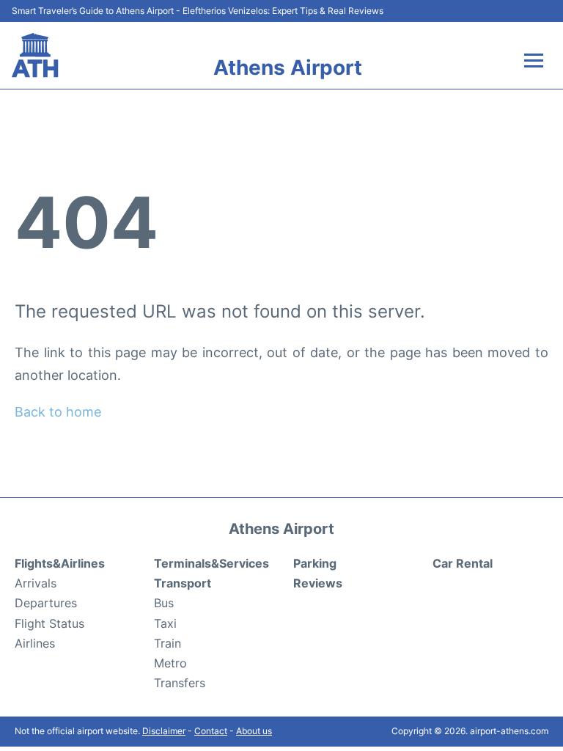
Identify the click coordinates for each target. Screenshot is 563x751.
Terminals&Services (211, 563)
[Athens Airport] (35, 55)
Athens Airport (287, 67)
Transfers (179, 682)
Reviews (317, 583)
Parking (314, 563)
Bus (164, 603)
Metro (170, 663)
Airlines (35, 643)
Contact (210, 730)
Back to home (58, 412)
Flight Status (49, 623)
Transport (182, 583)
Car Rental (463, 563)
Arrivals (35, 583)
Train (167, 643)
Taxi (165, 623)
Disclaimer (163, 730)
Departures (46, 603)
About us (254, 730)
